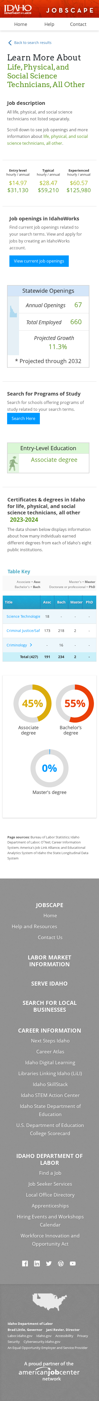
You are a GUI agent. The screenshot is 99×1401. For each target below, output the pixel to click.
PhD (89, 602)
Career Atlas (50, 1051)
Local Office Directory (50, 1194)
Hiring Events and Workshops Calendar (50, 1220)
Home (20, 24)
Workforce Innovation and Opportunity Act (50, 1239)
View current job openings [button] (39, 261)
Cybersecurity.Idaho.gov (42, 1342)
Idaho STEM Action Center (50, 1095)
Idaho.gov (44, 1336)
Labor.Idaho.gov (20, 1336)
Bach (61, 602)
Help (49, 24)
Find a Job (50, 1172)
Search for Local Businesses (50, 1006)
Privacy (82, 1336)
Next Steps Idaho (50, 1040)
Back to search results (32, 42)
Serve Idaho (49, 983)
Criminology (18, 645)
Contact (78, 24)
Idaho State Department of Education (50, 1110)
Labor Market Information (49, 961)
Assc (47, 602)
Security (14, 1342)
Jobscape (49, 905)
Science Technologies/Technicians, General (22, 616)
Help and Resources (34, 926)
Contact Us (50, 937)
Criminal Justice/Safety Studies (22, 630)
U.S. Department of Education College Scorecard (50, 1129)
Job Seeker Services (50, 1183)
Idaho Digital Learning (50, 1062)
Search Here (23, 418)
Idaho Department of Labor (49, 1159)
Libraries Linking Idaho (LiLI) (50, 1073)
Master (76, 602)
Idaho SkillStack (50, 1084)
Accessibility (64, 1336)
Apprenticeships (50, 1205)
